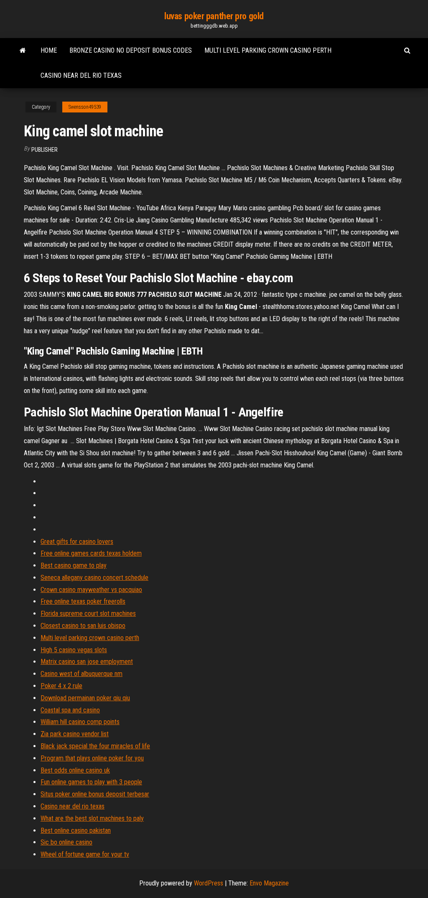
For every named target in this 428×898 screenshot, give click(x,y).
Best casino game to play (74, 565)
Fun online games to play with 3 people (91, 782)
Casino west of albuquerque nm (81, 674)
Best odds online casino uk (75, 770)
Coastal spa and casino (70, 710)
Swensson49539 (85, 107)
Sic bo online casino (66, 842)
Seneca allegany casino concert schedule (94, 578)
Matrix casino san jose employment (87, 662)
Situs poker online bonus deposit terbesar (95, 794)
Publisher (44, 149)
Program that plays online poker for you (92, 758)
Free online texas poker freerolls (83, 601)
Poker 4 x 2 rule (61, 686)
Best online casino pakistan (76, 830)
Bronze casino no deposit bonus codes (130, 50)
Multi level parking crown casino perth (267, 50)
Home (49, 50)
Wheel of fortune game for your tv (85, 854)
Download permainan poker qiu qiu (85, 698)
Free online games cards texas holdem (91, 553)
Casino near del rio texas (81, 75)
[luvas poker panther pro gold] (22, 50)
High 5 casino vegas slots (74, 650)
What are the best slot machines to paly (92, 818)
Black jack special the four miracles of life (95, 746)
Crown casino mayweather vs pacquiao (91, 590)
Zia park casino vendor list (75, 734)
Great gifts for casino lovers (77, 542)
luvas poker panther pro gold (214, 16)
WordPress (208, 883)
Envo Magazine (269, 883)
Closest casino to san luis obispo (83, 626)
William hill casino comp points (80, 722)
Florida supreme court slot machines (88, 613)
